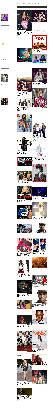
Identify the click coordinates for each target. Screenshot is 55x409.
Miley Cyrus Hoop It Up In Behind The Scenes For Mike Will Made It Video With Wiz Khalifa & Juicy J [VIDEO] (24, 94)
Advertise (23, 3)
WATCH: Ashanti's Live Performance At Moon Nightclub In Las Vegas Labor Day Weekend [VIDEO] (24, 33)
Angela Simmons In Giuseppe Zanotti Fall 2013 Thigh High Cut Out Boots (24, 275)
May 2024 (2, 38)
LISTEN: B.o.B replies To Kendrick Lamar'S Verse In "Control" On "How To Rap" (39, 305)
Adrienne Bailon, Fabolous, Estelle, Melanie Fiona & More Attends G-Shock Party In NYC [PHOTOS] (23, 354)
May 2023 (2, 41)
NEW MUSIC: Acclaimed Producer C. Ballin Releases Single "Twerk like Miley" (39, 218)
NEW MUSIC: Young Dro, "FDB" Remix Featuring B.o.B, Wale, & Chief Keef (39, 51)
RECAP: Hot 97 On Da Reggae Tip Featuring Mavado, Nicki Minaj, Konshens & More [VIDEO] (38, 31)
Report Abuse (3, 51)
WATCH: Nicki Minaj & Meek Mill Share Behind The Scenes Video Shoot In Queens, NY (38, 139)
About (25, 3)
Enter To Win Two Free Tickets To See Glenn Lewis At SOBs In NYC (24, 168)
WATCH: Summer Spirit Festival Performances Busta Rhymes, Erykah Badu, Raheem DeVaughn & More (24, 398)
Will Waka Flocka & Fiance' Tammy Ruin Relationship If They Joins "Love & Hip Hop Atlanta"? (39, 84)
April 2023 (2, 42)
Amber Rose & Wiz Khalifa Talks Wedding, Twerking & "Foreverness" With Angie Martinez (38, 24)
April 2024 (2, 39)
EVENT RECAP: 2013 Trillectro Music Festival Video (23, 235)
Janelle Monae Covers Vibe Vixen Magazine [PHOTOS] (39, 183)
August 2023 (3, 40)
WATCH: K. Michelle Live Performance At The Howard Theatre (23, 326)
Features (33, 3)
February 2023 (3, 43)
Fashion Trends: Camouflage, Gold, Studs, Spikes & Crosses (38, 254)
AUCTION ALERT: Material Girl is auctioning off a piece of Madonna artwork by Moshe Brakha (23, 255)
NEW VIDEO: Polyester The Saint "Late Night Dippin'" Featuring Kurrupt (38, 159)
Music (31, 3)
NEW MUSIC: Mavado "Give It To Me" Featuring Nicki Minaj (24, 153)
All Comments (4, 70)
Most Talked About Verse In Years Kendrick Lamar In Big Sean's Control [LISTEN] (39, 325)
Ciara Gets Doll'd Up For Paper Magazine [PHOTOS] (23, 134)
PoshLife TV (28, 3)
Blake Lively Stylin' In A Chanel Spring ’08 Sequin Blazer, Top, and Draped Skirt (24, 383)
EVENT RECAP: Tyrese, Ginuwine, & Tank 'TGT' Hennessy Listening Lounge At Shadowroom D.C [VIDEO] (24, 109)
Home (18, 3)
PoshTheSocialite (22, 2)
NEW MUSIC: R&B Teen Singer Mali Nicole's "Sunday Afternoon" (24, 63)
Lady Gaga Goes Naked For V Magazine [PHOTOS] (38, 109)
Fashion (36, 3)
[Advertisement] (24, 41)
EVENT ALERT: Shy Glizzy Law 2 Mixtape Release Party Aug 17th (38, 286)
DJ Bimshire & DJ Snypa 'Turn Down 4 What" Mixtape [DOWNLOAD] (24, 220)
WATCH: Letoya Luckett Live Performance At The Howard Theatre (38, 198)
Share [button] (17, 35)
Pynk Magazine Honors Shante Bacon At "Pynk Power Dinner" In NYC (24, 311)
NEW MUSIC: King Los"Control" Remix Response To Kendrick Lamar (23, 295)
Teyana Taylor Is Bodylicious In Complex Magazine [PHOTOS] (23, 182)
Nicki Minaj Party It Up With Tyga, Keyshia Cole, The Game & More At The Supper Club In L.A (39, 386)
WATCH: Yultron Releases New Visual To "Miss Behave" (38, 64)
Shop (38, 3)
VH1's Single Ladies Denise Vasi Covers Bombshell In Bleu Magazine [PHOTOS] (38, 350)
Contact (20, 3)
